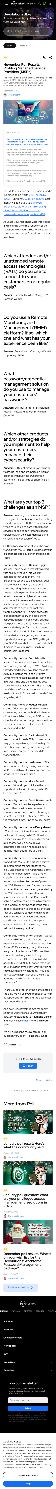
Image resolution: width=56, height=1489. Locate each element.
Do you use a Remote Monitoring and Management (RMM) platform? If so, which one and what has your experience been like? (27, 152)
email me (27, 1020)
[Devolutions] (18, 4)
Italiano (52, 1311)
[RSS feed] (44, 57)
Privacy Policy (33, 1419)
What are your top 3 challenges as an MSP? (26, 181)
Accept (28, 1483)
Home (9, 45)
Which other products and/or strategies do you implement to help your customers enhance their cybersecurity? (26, 173)
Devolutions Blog (17, 14)
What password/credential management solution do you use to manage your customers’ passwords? (25, 163)
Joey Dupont (14, 94)
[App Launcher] (49, 4)
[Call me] (44, 4)
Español (40, 1311)
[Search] (39, 4)
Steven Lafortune (16, 1157)
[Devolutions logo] (28, 1304)
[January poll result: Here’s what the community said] (28, 1122)
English (4, 1311)
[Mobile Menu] (7, 4)
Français (15, 1311)
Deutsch (28, 1311)
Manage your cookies (28, 1475)
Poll (5, 57)
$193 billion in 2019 (33, 198)
